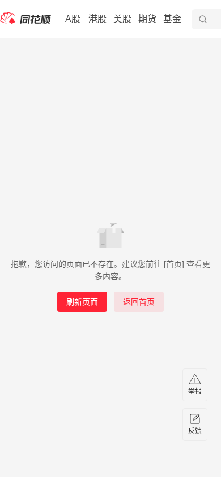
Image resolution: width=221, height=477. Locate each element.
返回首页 (139, 301)
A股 (72, 19)
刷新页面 (82, 301)
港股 (97, 19)
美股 (122, 19)
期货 (147, 19)
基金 (172, 19)
